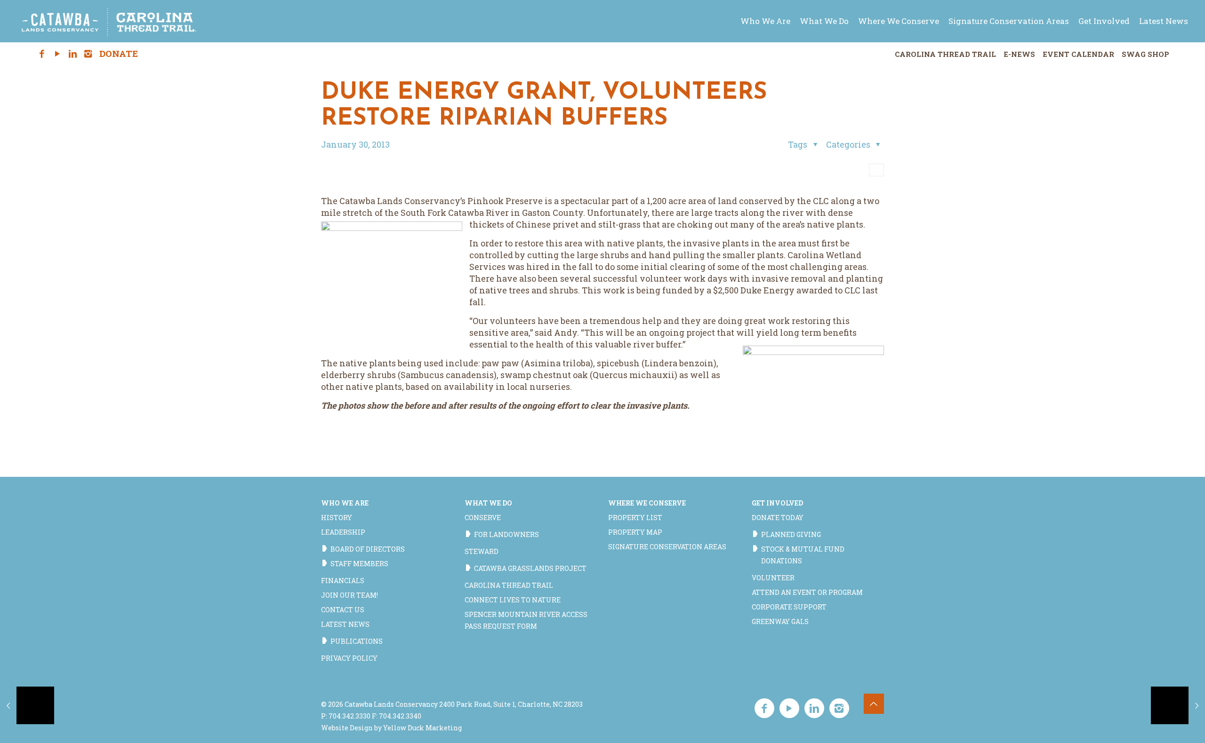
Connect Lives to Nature (513, 599)
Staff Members (359, 563)
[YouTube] (57, 54)
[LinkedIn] (72, 54)
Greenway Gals (780, 621)
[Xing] (103, 54)
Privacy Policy (349, 658)
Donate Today (777, 517)
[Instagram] (88, 54)
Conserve (483, 517)
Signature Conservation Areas (667, 546)
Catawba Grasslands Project (530, 568)
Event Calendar (1078, 54)
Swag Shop (1145, 54)
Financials (342, 580)
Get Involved (777, 502)
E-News (1019, 54)
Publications (356, 641)
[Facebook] (42, 54)
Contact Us (342, 609)
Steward (481, 551)
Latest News (345, 624)
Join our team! (349, 595)
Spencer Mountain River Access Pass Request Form (526, 620)
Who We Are (345, 502)
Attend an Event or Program (807, 592)
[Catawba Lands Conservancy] (109, 21)
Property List (635, 517)
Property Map (635, 532)
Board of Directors (367, 549)
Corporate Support (789, 606)
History (336, 517)
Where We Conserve (647, 502)
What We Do (488, 502)
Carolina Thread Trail (945, 54)
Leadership (343, 532)
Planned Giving (791, 534)
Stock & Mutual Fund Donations (802, 555)
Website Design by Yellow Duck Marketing (391, 727)
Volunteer (773, 577)
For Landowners (506, 534)
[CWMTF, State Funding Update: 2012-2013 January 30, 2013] (1178, 705)
